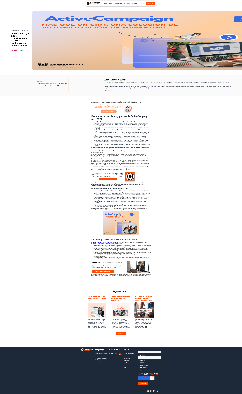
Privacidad (100, 391)
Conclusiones (41, 88)
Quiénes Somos (118, 3)
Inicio (105, 3)
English (142, 3)
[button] (111, 3)
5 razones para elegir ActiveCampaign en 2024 (48, 85)
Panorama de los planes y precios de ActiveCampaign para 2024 (52, 83)
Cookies (105, 391)
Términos (110, 391)
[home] (94, 3)
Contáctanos (150, 3)
